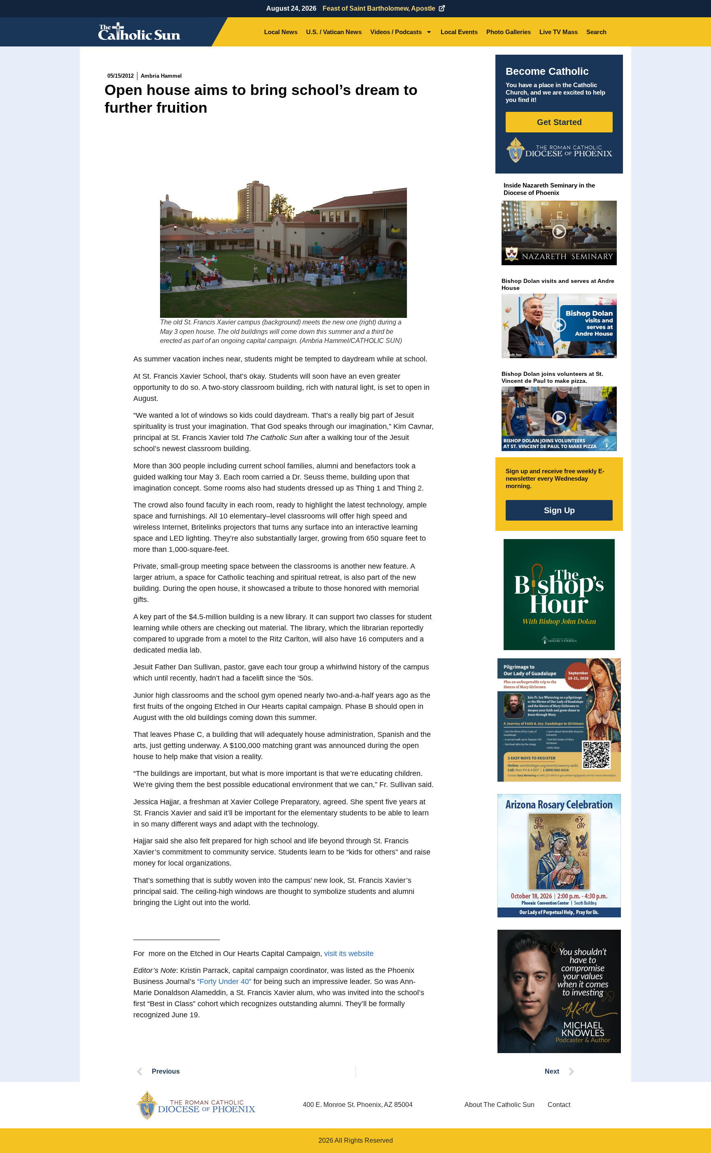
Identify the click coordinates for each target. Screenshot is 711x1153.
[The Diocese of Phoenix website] (196, 1105)
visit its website (349, 953)
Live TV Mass (558, 31)
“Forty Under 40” (224, 981)
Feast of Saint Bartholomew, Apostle (379, 8)
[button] (559, 233)
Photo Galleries (508, 31)
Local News (280, 31)
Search (596, 31)
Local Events (459, 31)
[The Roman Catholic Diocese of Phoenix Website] (559, 150)
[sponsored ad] (559, 720)
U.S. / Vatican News (334, 31)
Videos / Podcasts (396, 31)
